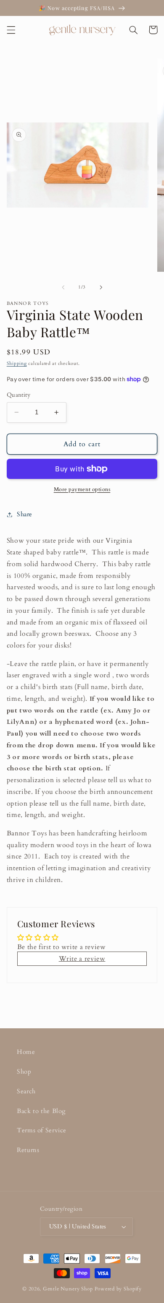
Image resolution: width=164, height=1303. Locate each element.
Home (26, 1052)
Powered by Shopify (118, 1289)
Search (26, 1091)
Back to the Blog (41, 1111)
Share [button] (24, 514)
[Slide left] (63, 287)
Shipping (17, 364)
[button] (11, 29)
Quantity (18, 395)
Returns (28, 1150)
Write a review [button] (82, 958)
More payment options (82, 489)
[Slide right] (101, 287)
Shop (24, 1071)
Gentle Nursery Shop (68, 1289)
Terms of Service (41, 1130)
